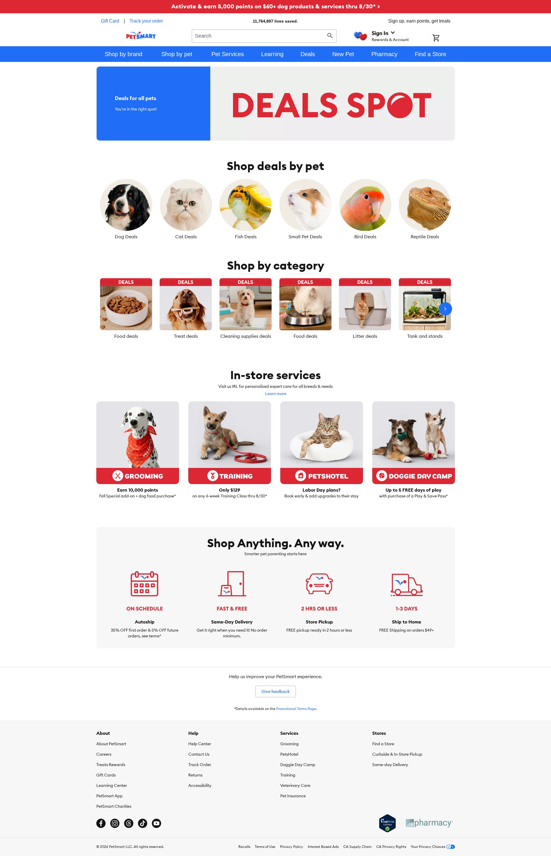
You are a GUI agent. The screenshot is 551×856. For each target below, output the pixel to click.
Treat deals (186, 336)
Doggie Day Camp (297, 764)
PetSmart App (109, 795)
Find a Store (383, 743)
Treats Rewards (110, 764)
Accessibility (199, 785)
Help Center (199, 743)
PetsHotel (289, 754)
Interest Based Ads (323, 846)
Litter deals (365, 336)
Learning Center (111, 785)
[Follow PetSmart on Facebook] (101, 823)
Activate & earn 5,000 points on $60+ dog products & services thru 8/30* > (275, 6)
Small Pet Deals (305, 236)
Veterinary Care (295, 785)
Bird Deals (365, 236)
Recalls (244, 846)
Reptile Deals (425, 236)
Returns (195, 775)
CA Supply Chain (357, 846)
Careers (103, 754)
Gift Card (110, 21)
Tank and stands (425, 336)
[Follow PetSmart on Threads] (128, 823)
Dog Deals (126, 236)
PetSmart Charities (113, 806)
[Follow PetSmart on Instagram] (114, 823)
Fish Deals (246, 236)
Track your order (146, 21)
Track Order (199, 764)
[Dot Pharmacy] (429, 823)
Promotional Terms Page (296, 708)
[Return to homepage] (141, 35)
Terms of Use (265, 846)
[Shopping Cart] (443, 38)
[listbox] (275, 209)
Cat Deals (186, 236)
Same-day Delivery (390, 764)
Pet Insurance (293, 795)
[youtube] (156, 823)
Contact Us (198, 754)
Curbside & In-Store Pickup (397, 754)
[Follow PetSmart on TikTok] (142, 823)
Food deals (126, 336)
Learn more (275, 393)
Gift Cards (106, 775)
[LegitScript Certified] (387, 823)
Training (287, 775)
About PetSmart (111, 743)
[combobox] (264, 35)
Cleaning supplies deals (245, 336)
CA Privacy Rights (391, 846)
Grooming (289, 743)
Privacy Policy (291, 846)
